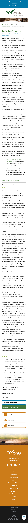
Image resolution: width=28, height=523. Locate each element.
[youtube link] (19, 464)
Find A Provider (14, 472)
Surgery (14, 24)
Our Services (8, 24)
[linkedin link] (15, 464)
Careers (14, 480)
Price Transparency (14, 494)
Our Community (14, 477)
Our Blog (14, 499)
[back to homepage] (2, 24)
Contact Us (14, 491)
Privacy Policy (14, 509)
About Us (14, 485)
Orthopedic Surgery (6, 26)
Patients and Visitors (14, 483)
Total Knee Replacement (10, 402)
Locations (14, 474)
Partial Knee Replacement (10, 407)
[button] (24, 517)
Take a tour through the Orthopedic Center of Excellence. (14, 2)
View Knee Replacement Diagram (10, 180)
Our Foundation (14, 488)
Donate (14, 496)
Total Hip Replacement (9, 398)
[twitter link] (11, 464)
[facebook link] (7, 464)
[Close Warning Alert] (9, 5)
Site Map (14, 511)
